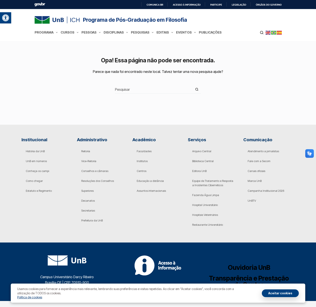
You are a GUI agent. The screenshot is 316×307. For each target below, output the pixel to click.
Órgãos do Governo (269, 4)
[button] (5, 17)
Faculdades (144, 151)
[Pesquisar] (261, 32)
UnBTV (252, 200)
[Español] (279, 32)
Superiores (87, 190)
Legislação (239, 4)
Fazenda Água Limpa (205, 195)
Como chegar (34, 181)
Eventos (184, 32)
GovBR (39, 4)
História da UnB (35, 151)
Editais (162, 32)
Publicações (210, 32)
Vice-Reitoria (88, 161)
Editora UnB (199, 171)
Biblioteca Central (203, 161)
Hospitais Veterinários (205, 214)
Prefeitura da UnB (92, 220)
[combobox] (154, 89)
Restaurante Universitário (207, 224)
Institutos (142, 161)
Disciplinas (114, 32)
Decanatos (88, 200)
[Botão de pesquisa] (197, 89)
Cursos (67, 32)
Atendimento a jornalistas (263, 151)
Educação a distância (150, 181)
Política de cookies (29, 297)
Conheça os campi (37, 171)
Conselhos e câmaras (94, 171)
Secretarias (88, 210)
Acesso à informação (187, 4)
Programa (44, 32)
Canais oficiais (256, 171)
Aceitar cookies (280, 293)
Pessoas (89, 32)
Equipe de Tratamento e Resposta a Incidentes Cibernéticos (212, 183)
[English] (268, 32)
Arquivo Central (201, 151)
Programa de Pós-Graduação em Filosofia (135, 20)
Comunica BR (155, 4)
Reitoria (85, 151)
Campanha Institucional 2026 (266, 190)
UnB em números (36, 161)
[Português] (274, 32)
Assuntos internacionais (151, 190)
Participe (216, 4)
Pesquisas (140, 32)
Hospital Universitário (205, 205)
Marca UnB (255, 181)
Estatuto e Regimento (39, 190)
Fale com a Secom (259, 161)
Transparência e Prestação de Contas (249, 281)
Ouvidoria (249, 267)
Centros (141, 171)
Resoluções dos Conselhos (97, 181)
